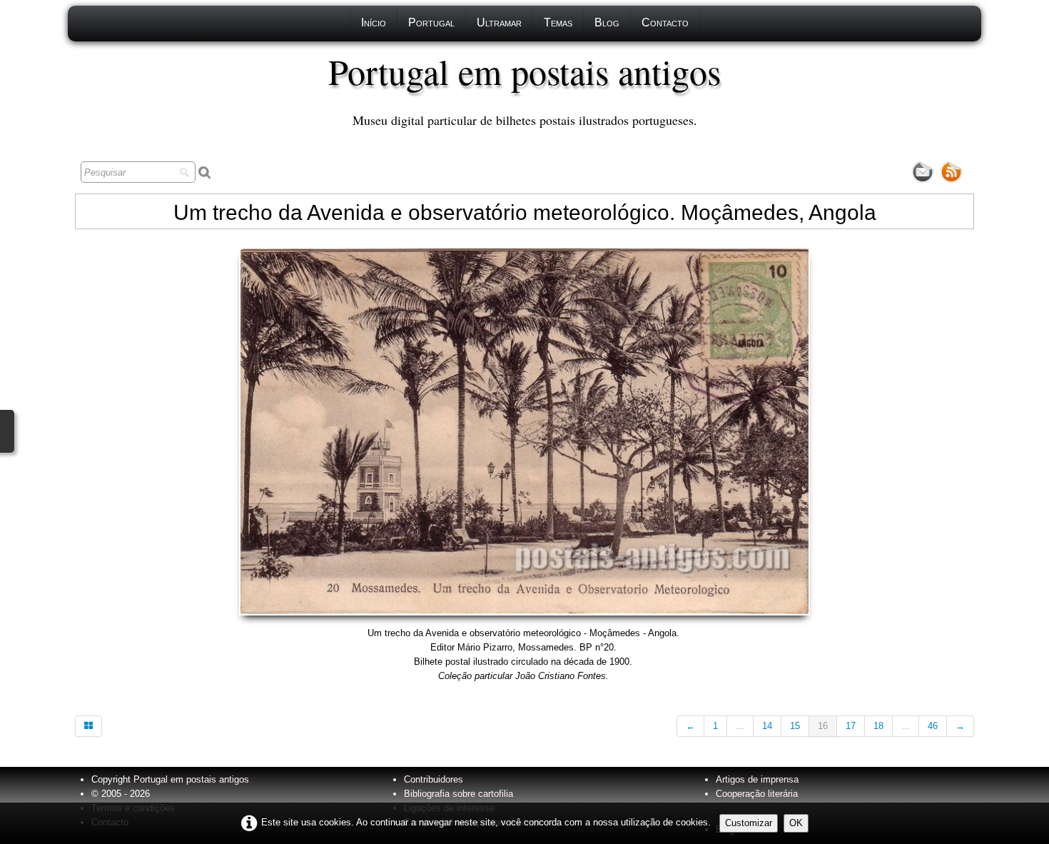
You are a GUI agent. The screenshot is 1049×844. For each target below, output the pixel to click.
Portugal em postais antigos (191, 779)
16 (823, 725)
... (740, 725)
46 (933, 725)
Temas (558, 22)
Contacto (665, 22)
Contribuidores (433, 779)
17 (851, 725)
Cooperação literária (757, 793)
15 (795, 725)
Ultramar (499, 22)
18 (878, 725)
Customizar (748, 823)
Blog (606, 22)
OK (796, 823)
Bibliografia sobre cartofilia (458, 793)
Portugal (431, 22)
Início (373, 22)
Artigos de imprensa (757, 779)
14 (767, 725)
